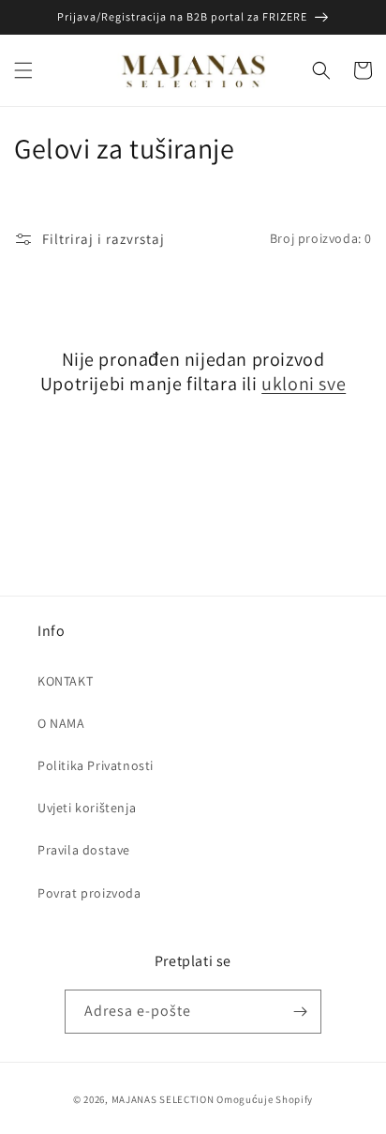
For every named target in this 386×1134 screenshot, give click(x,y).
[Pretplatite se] (299, 1012)
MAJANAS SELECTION (163, 1099)
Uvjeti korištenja (86, 807)
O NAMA (61, 723)
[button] (23, 70)
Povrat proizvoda (89, 893)
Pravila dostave (83, 849)
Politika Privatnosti (95, 765)
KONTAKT (65, 681)
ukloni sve (303, 383)
